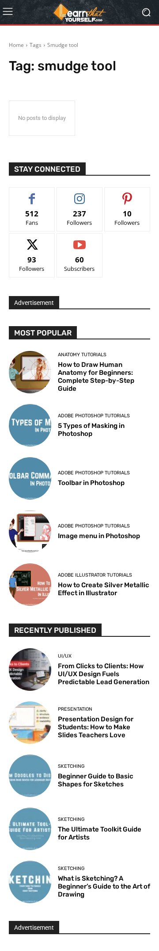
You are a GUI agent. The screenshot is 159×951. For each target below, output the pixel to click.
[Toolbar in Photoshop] (30, 478)
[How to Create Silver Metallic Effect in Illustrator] (30, 584)
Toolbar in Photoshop (91, 483)
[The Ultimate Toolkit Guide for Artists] (30, 829)
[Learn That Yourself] (79, 12)
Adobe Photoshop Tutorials (94, 415)
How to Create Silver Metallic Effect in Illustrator (103, 589)
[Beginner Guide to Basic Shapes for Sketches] (30, 776)
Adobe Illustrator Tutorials (95, 575)
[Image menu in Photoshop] (30, 531)
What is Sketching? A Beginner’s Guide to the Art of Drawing (104, 886)
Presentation (75, 709)
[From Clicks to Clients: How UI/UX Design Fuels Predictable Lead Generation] (30, 669)
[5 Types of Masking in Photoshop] (30, 425)
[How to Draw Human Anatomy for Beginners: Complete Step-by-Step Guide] (30, 372)
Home (16, 45)
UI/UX (65, 656)
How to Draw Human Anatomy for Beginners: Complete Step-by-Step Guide (96, 377)
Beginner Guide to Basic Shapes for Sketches (95, 780)
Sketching (71, 766)
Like (32, 194)
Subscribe (79, 240)
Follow (79, 194)
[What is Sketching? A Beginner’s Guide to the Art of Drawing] (30, 882)
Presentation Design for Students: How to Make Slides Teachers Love (95, 727)
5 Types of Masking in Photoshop (91, 430)
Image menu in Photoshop (99, 536)
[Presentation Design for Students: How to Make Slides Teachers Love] (30, 722)
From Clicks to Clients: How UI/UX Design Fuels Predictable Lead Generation (103, 674)
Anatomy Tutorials (82, 354)
